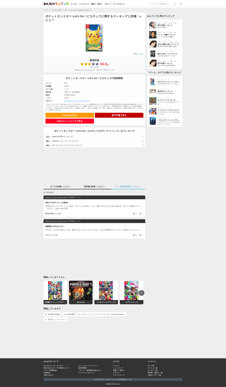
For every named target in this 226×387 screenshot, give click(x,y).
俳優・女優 (172, 23)
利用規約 (47, 373)
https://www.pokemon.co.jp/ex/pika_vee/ (77, 101)
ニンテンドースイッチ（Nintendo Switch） (109, 314)
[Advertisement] (94, 165)
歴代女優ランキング (164, 25)
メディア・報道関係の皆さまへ (89, 370)
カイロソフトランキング (166, 100)
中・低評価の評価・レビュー (128, 186)
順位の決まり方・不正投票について (57, 368)
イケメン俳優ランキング (166, 35)
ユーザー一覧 (153, 370)
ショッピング (84, 4)
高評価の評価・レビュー (94, 186)
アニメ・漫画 (169, 51)
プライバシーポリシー (86, 373)
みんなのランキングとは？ (53, 366)
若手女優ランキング (164, 63)
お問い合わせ (48, 375)
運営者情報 (82, 368)
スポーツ (107, 4)
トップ (46, 10)
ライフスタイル (118, 4)
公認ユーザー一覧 (154, 375)
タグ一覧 (151, 366)
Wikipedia (57, 110)
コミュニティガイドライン (88, 366)
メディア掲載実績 (50, 370)
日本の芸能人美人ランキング (168, 44)
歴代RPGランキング (165, 91)
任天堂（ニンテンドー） (56, 319)
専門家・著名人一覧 (155, 373)
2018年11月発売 (53, 314)
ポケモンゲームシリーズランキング (56, 197)
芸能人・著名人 (97, 4)
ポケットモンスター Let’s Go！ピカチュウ (78, 10)
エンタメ (74, 4)
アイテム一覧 (56, 10)
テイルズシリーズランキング (168, 110)
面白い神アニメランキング (167, 54)
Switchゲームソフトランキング (84, 70)
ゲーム (84, 314)
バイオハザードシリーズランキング (170, 120)
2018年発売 (70, 314)
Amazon (140, 54)
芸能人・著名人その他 (176, 42)
